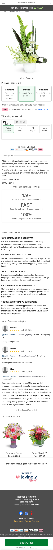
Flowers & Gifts (14, 11)
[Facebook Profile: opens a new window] (21, 513)
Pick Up (22, 121)
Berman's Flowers (27, 3)
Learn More (43, 109)
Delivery (8, 123)
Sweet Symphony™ (26, 335)
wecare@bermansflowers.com (26, 504)
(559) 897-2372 (26, 502)
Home (4, 11)
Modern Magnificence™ (27, 356)
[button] (47, 544)
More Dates (44, 129)
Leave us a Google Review (26, 521)
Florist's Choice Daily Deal (28, 376)
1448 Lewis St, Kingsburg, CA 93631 (26, 499)
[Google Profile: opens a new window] (26, 513)
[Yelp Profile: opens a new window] (32, 513)
